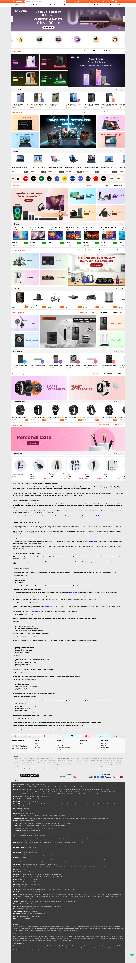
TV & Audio (52, 4)
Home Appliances (83, 4)
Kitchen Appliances (67, 4)
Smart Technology (98, 4)
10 (77, 30)
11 (80, 30)
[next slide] (124, 19)
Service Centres (105, 747)
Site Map (37, 745)
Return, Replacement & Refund (64, 749)
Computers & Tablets (38, 4)
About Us (103, 743)
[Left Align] (65, 2)
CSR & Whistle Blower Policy (63, 747)
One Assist (37, 747)
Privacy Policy (60, 745)
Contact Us (37, 743)
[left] (12, 40)
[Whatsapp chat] (131, 954)
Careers (81, 743)
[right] (123, 40)
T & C (58, 743)
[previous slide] (12, 19)
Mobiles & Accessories (20, 4)
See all (115, 89)
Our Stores (103, 745)
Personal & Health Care (115, 4)
